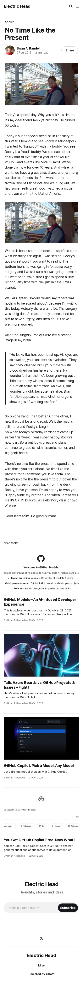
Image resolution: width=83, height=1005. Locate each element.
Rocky (9, 22)
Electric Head (17, 6)
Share (70, 50)
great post (21, 261)
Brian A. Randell (28, 48)
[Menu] (77, 6)
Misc (41, 965)
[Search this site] (71, 6)
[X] (41, 938)
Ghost (50, 974)
